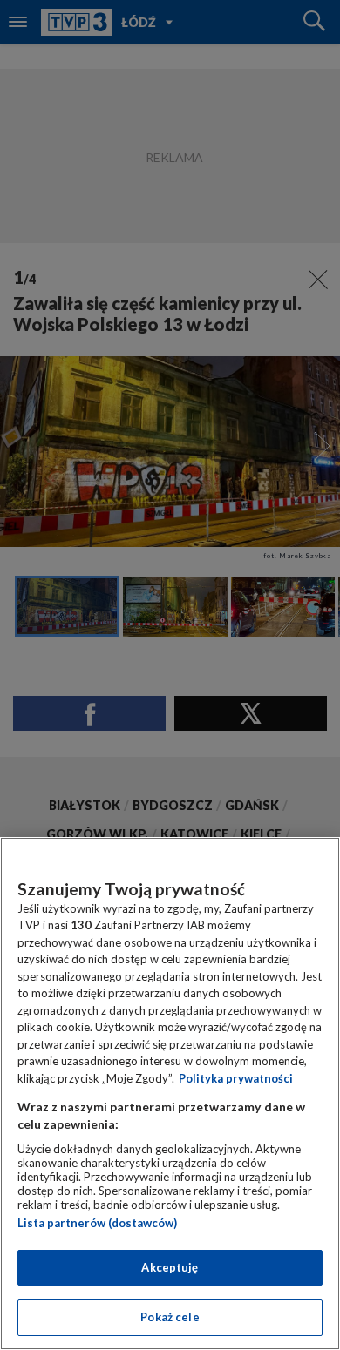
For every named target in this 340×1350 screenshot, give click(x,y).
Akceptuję (169, 1267)
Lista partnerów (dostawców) (97, 1223)
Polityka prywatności (236, 1078)
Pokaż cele (169, 1317)
